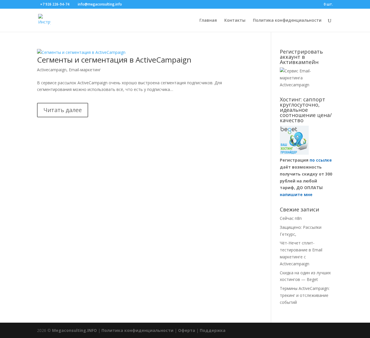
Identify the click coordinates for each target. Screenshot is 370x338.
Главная (208, 20)
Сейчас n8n (291, 218)
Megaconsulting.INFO (74, 330)
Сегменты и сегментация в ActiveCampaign (114, 59)
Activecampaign (51, 69)
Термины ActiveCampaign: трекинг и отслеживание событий (305, 295)
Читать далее (62, 110)
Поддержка (212, 330)
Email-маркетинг (85, 69)
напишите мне (296, 194)
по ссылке (321, 160)
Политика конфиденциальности (287, 20)
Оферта (186, 330)
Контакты (234, 20)
